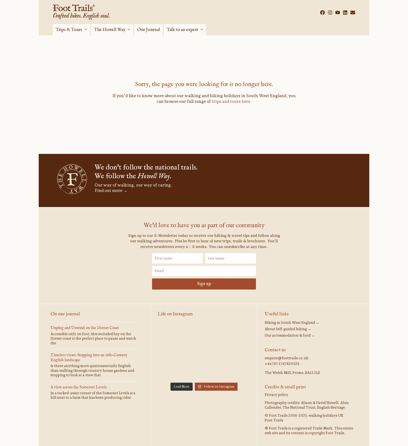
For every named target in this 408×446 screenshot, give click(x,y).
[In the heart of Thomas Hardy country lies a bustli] (235, 333)
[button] (84, 29)
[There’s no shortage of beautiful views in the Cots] (235, 352)
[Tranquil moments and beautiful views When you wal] (172, 333)
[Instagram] (330, 12)
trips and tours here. (232, 101)
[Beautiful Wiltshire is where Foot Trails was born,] (204, 370)
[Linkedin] (345, 12)
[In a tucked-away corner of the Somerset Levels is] (204, 352)
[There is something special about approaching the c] (172, 370)
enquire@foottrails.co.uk (286, 358)
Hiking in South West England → (292, 322)
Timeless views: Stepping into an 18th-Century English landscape (89, 357)
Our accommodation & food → (290, 335)
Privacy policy (276, 395)
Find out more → (111, 190)
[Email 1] (352, 12)
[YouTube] (337, 12)
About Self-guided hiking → (288, 329)
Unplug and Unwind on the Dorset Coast (85, 327)
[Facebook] (322, 12)
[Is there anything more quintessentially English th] (172, 352)
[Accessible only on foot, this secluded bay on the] (204, 333)
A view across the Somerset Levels (79, 387)
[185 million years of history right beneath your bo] (235, 370)
